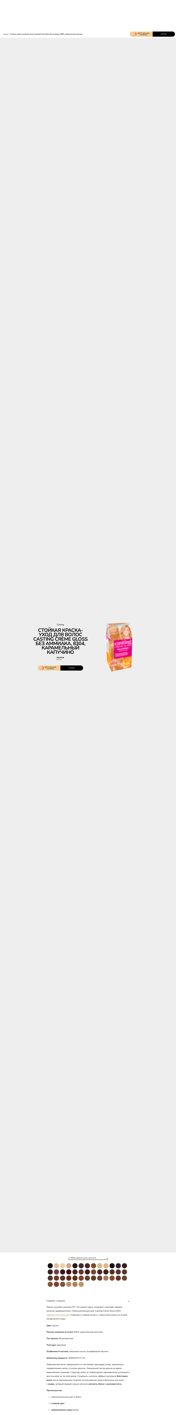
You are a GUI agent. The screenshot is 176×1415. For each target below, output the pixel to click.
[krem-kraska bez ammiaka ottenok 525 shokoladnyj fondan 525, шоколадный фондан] (62, 1278)
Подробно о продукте (56, 1301)
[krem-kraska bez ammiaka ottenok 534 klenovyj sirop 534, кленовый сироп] (68, 1278)
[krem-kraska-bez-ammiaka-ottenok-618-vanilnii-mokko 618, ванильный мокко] (105, 1278)
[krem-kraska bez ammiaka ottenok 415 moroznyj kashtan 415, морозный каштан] (87, 1272)
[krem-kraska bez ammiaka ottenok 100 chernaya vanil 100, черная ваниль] (112, 1265)
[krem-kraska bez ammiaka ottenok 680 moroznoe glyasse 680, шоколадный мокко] (124, 1278)
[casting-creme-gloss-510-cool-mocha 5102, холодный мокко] (87, 1265)
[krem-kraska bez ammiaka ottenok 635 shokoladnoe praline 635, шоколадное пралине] (118, 1278)
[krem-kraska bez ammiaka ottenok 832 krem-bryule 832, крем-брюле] (75, 1284)
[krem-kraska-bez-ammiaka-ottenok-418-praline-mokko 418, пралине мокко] (93, 1272)
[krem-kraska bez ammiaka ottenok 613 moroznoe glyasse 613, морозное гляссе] (99, 1278)
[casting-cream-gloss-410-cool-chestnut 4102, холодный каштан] (81, 1265)
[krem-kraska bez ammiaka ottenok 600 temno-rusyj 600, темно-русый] (87, 1278)
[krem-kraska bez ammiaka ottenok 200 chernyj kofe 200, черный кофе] (50, 1265)
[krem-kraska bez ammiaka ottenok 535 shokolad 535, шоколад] (75, 1278)
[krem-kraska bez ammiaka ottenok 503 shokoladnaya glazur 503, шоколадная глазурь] (118, 1272)
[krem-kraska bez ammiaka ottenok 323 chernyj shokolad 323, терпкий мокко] (62, 1272)
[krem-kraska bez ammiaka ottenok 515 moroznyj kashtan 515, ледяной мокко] (50, 1278)
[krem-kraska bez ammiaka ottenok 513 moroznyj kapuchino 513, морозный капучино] (124, 1272)
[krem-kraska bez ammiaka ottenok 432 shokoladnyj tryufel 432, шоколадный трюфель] (105, 1272)
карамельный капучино (58, 1314)
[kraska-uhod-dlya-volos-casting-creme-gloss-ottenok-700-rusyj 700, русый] (50, 1284)
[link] (60, 659)
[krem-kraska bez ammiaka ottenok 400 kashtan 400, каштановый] (75, 1272)
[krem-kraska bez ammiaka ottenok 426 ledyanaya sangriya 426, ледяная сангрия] (99, 1272)
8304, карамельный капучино (83, 1258)
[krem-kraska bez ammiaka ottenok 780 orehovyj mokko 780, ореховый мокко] (62, 1284)
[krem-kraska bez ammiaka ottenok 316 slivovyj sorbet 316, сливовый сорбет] (56, 1272)
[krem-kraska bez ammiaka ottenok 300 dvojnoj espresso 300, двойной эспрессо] (124, 1265)
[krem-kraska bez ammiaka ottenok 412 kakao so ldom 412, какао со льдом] (81, 1272)
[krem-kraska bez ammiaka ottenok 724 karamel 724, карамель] (56, 1284)
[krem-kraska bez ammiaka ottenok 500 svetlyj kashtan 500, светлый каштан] (112, 1272)
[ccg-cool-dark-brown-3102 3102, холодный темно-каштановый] (75, 1265)
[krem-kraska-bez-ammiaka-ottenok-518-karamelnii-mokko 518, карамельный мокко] (56, 1278)
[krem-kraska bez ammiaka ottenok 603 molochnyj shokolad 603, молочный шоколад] (93, 1278)
